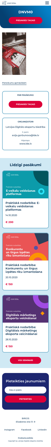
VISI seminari (25, 360)
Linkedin (42, 429)
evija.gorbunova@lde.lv (25, 135)
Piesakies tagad (25, 20)
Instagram (9, 429)
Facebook (26, 429)
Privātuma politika (25, 438)
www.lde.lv (25, 143)
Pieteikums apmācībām (14, 83)
